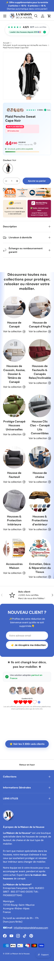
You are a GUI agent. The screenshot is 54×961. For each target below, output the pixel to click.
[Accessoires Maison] (14, 548)
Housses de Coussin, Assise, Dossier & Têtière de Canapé (14, 374)
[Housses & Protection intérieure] (14, 501)
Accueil (6, 43)
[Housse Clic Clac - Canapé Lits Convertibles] (39, 406)
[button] (49, 16)
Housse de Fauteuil (14, 475)
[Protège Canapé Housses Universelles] (14, 406)
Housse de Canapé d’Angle (40, 324)
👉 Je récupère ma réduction (28, 645)
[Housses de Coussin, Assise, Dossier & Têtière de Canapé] (14, 350)
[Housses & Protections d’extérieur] (39, 501)
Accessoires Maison (14, 566)
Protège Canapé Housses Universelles (14, 425)
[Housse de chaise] (39, 457)
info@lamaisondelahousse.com (31, 927)
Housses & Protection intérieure (14, 520)
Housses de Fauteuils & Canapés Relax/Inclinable (40, 372)
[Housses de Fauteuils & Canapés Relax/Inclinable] (39, 350)
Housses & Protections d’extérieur (40, 520)
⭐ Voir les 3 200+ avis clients (27, 744)
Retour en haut (27, 764)
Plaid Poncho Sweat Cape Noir (16, 47)
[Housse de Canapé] (14, 307)
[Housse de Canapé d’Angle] (39, 307)
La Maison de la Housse (20, 953)
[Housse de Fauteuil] (14, 457)
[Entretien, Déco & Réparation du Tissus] (39, 548)
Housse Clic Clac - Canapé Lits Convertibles (40, 427)
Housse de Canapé (14, 324)
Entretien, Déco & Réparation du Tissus (40, 568)
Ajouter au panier (37, 181)
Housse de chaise (40, 475)
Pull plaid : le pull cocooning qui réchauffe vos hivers (25, 45)
